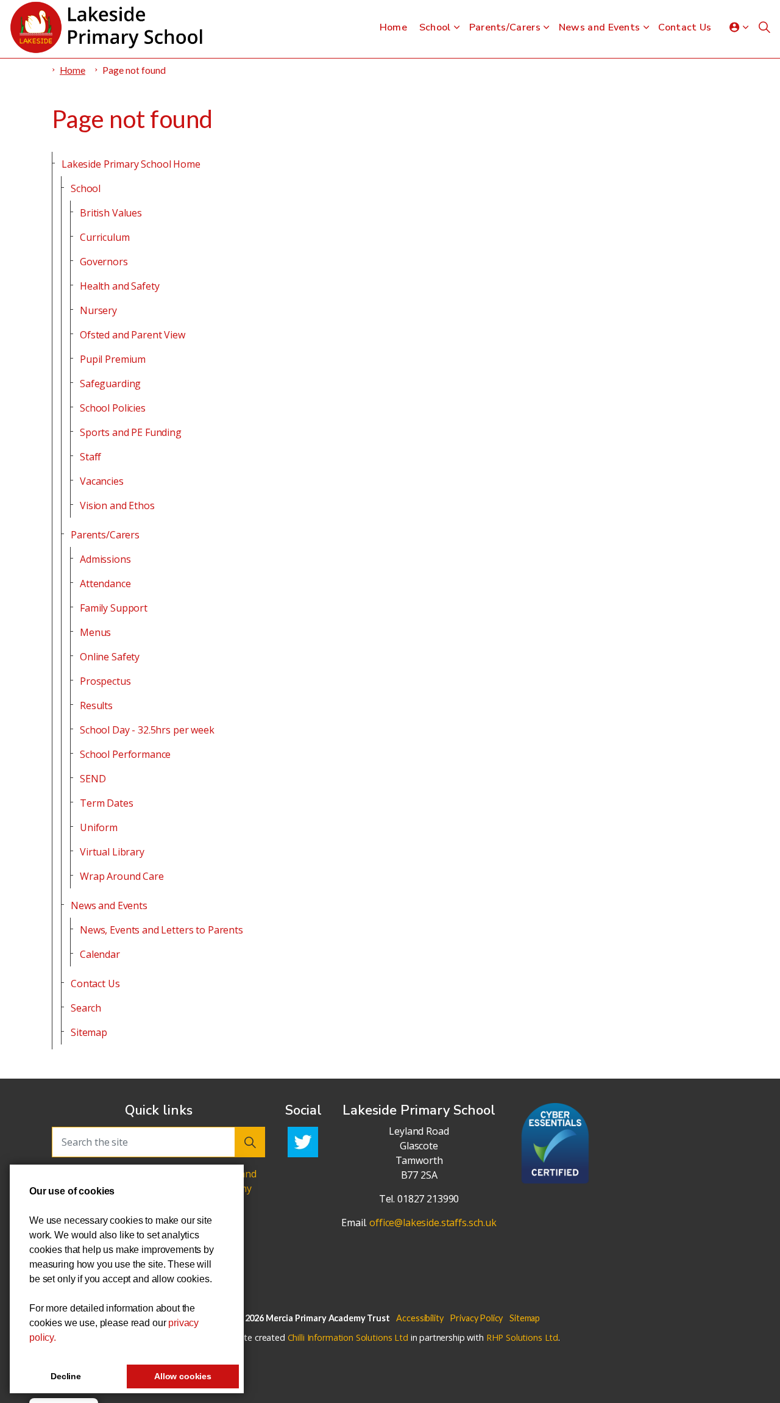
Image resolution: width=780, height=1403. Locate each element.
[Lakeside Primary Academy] (109, 27)
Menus (95, 632)
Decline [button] (66, 1376)
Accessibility (419, 1318)
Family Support (113, 608)
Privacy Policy (476, 1318)
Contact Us (684, 27)
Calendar (100, 954)
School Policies (113, 408)
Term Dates (106, 803)
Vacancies (102, 481)
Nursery (98, 310)
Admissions (105, 559)
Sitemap (89, 1032)
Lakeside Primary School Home (131, 164)
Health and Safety (119, 286)
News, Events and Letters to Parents (161, 930)
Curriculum (105, 237)
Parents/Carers (505, 27)
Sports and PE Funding (131, 432)
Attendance (105, 583)
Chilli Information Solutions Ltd (348, 1337)
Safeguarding (110, 383)
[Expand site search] (764, 27)
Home (393, 27)
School (435, 27)
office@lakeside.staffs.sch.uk (433, 1222)
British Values (111, 213)
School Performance (125, 754)
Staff (90, 456)
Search (86, 1008)
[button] (250, 1142)
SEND (92, 778)
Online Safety (110, 656)
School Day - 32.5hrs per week (147, 730)
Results (96, 705)
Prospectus (105, 681)
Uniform (99, 827)
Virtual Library (112, 852)
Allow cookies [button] (182, 1376)
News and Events (599, 27)
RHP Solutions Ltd (522, 1337)
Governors (104, 261)
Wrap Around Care (122, 876)
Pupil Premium (113, 359)
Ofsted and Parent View (132, 334)
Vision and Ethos (117, 505)
